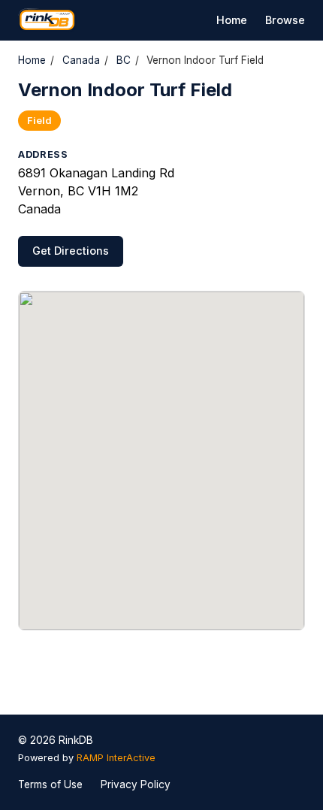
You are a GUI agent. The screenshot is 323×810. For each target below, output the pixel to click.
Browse (285, 20)
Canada (81, 60)
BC (123, 60)
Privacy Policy (136, 784)
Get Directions (70, 250)
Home (231, 20)
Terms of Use (50, 784)
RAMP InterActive (116, 757)
